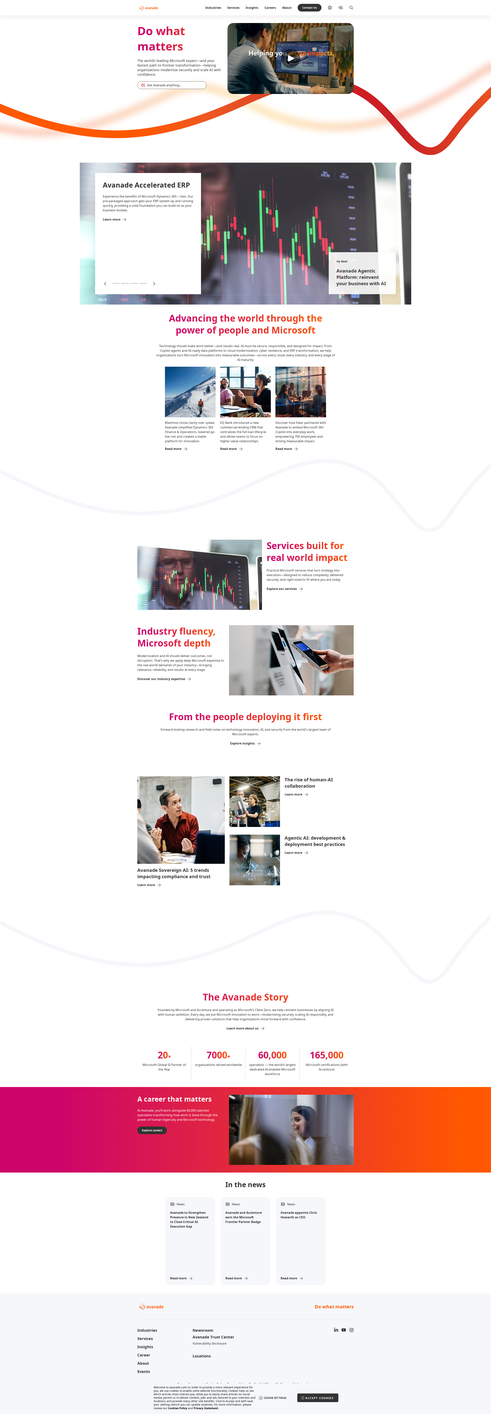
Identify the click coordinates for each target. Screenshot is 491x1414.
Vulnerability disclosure (210, 1343)
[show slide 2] (125, 283)
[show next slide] (154, 283)
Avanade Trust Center (213, 1337)
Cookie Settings (275, 1398)
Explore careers (152, 1130)
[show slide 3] (134, 283)
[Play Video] (290, 58)
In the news (245, 1184)
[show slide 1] (116, 283)
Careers (270, 8)
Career (143, 1355)
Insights (252, 8)
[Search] (351, 7)
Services (233, 8)
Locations (202, 1356)
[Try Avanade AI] (340, 7)
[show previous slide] (105, 283)
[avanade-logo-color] (148, 7)
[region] (245, 1398)
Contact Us (309, 7)
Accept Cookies (319, 1398)
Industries (213, 8)
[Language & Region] (333, 7)
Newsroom (203, 1330)
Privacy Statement (206, 1408)
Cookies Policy (177, 1408)
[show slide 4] (143, 283)
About (287, 8)
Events (143, 1371)
